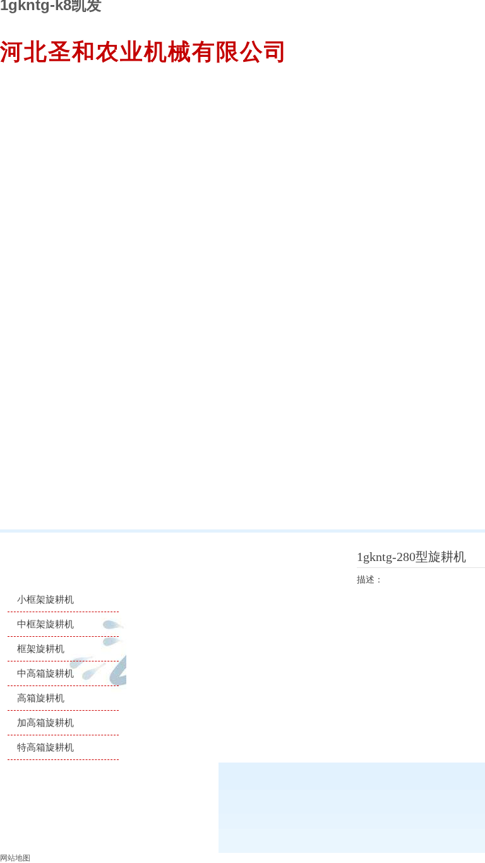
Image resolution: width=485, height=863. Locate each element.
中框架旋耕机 (45, 624)
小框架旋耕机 (45, 599)
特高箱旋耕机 (45, 747)
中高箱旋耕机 (45, 673)
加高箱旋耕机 (45, 722)
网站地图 (15, 858)
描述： (370, 579)
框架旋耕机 (40, 648)
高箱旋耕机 (40, 697)
